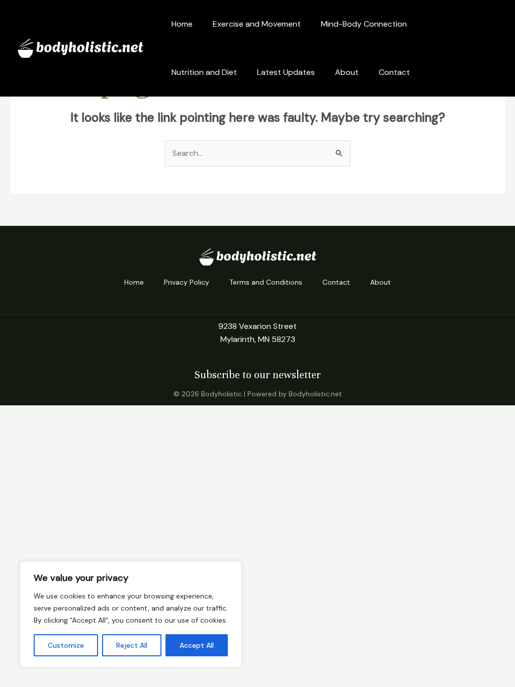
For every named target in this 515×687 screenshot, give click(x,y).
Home (182, 24)
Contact (394, 72)
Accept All (197, 645)
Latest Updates (286, 72)
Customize (66, 645)
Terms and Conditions (265, 282)
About (347, 72)
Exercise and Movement (257, 24)
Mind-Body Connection (364, 24)
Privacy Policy (186, 282)
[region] (130, 614)
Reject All (131, 645)
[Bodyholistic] (80, 47)
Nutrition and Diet (204, 72)
